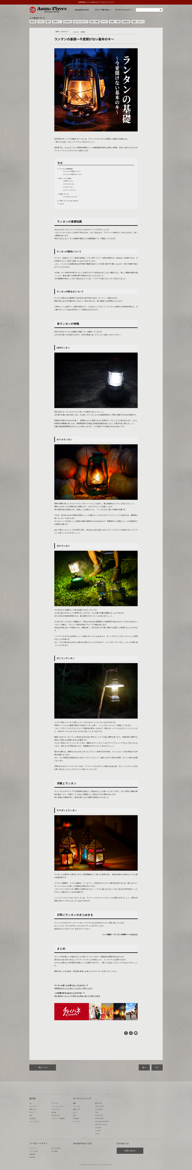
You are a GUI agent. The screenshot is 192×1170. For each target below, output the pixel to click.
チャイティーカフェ (58, 1106)
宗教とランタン (64, 194)
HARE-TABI (55, 1115)
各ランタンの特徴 (65, 178)
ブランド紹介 (33, 1151)
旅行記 (32, 21)
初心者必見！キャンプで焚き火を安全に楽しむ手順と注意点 (77, 996)
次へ (157, 1067)
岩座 (30, 1115)
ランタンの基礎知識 (66, 169)
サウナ (104, 21)
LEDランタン (68, 181)
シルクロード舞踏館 (58, 1118)
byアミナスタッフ (80, 21)
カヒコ (31, 1112)
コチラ (135, 934)
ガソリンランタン (70, 190)
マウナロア (55, 1103)
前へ (144, 1067)
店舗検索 (32, 1154)
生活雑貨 (82, 31)
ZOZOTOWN (99, 1106)
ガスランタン (68, 187)
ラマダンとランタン (71, 197)
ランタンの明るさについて (73, 174)
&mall (97, 1133)
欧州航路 (32, 1118)
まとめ (61, 204)
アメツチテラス (34, 1121)
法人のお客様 (55, 1148)
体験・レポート (138, 21)
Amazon (98, 1130)
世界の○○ (57, 21)
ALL (30, 1103)
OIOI (96, 1112)
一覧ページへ (42, 1067)
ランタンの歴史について (72, 171)
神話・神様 (94, 21)
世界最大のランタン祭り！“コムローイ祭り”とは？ (73, 988)
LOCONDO (99, 1109)
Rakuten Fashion (101, 1124)
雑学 (48, 21)
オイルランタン (69, 184)
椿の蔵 (53, 1112)
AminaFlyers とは (82, 1143)
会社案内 (32, 1157)
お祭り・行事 (115, 21)
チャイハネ (76, 31)
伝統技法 (126, 21)
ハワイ (41, 21)
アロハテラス (55, 1109)
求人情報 (54, 1151)
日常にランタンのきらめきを (69, 201)
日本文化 (67, 21)
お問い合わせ (130, 1151)
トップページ (33, 1148)
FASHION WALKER (102, 1121)
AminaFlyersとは (82, 10)
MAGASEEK (99, 1118)
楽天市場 (98, 1127)
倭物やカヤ (33, 1109)
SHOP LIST (99, 1115)
